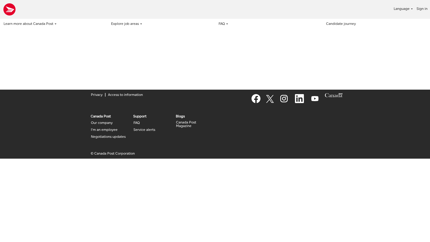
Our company (102, 123)
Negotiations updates (108, 137)
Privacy (97, 95)
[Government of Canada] (334, 95)
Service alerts (144, 130)
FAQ (136, 123)
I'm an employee (104, 130)
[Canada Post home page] (9, 9)
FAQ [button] (222, 24)
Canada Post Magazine (186, 124)
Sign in (422, 8)
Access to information (125, 95)
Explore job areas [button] (125, 24)
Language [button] (402, 8)
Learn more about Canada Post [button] (29, 24)
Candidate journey (341, 24)
